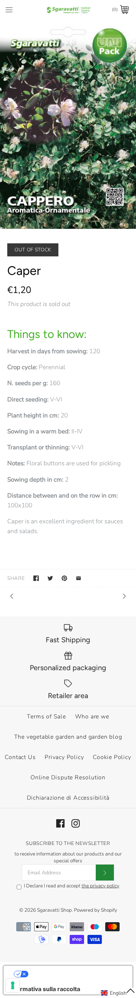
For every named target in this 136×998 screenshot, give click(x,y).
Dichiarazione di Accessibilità (68, 798)
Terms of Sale (46, 717)
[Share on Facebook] (36, 578)
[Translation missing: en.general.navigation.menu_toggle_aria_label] (9, 9)
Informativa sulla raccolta (44, 989)
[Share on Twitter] (50, 578)
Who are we (92, 717)
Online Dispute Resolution (68, 778)
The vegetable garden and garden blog (68, 737)
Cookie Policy (112, 757)
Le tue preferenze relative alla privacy (75, 974)
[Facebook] (60, 823)
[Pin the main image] (64, 578)
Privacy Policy (64, 757)
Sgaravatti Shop (54, 910)
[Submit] (105, 873)
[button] (118, 993)
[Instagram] (75, 823)
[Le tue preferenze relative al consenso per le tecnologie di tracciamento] (13, 985)
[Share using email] (78, 578)
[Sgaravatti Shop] (68, 10)
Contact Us (20, 757)
